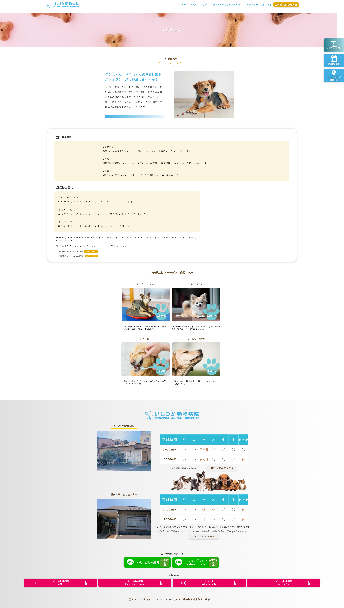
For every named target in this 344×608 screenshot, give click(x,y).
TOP (135, 599)
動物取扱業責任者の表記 (196, 599)
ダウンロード (91, 251)
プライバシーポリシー (168, 599)
